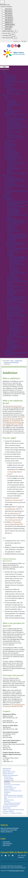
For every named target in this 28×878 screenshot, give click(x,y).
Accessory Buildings (8, 778)
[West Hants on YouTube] (12, 46)
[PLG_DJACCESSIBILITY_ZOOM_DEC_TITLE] (14, 31)
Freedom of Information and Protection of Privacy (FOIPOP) (13, 810)
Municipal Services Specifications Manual (14, 705)
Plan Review (7, 801)
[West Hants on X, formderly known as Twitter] (19, 46)
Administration (7, 808)
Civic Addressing (8, 786)
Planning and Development (10, 775)
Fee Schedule (7, 783)
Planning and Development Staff (11, 804)
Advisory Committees (9, 789)
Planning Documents (9, 800)
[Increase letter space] (16, 38)
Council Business (7, 843)
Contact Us (16, 41)
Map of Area (6, 845)
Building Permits (7, 777)
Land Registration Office (12, 509)
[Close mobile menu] (4, 69)
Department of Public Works (13, 500)
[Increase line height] (14, 35)
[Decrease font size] (11, 33)
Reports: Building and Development (12, 803)
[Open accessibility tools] (2, 2)
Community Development (10, 806)
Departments (6, 841)
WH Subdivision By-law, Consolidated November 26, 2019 (14, 418)
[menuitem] (4, 71)
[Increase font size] (13, 33)
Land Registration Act (13, 513)
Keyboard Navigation (6, 6)
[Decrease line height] (12, 35)
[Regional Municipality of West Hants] (14, 53)
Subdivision (6, 781)
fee (11, 533)
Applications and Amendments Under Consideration (12, 791)
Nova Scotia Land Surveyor (13, 520)
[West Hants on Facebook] (9, 46)
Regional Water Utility (8, 772)
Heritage (6, 793)
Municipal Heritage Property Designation (13, 795)
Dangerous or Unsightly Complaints (12, 813)
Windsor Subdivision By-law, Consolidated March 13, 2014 (13, 424)
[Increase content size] (16, 31)
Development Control (9, 780)
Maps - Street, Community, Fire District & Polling (13, 797)
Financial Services (7, 773)
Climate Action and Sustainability (11, 784)
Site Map (23, 41)
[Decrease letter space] (14, 38)
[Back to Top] (25, 875)
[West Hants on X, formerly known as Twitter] (2, 855)
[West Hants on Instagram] (15, 46)
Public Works (6, 770)
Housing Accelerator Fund (10, 787)
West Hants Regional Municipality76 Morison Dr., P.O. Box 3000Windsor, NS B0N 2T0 (10, 829)
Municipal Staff (7, 768)
